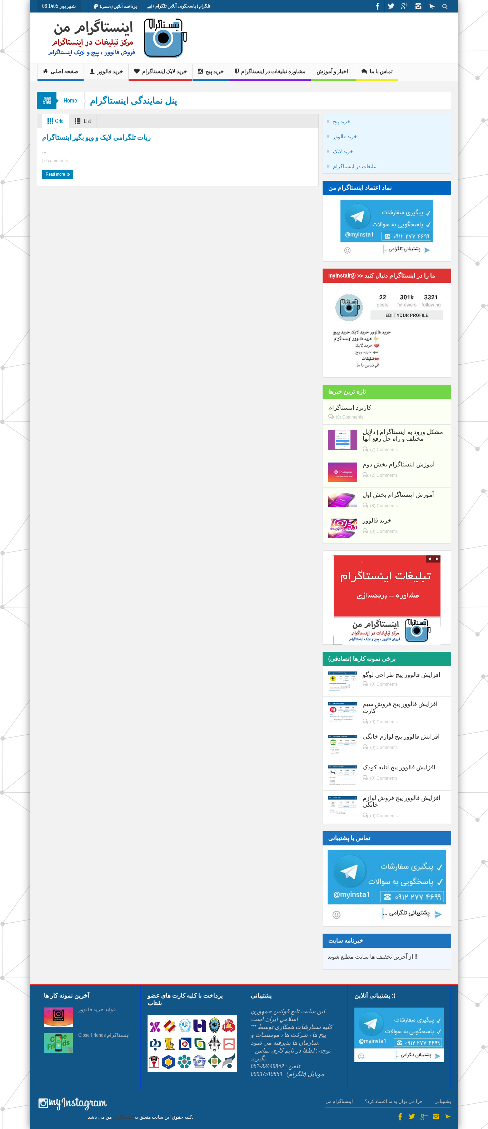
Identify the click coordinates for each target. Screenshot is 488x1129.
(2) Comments (384, 475)
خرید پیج (214, 71)
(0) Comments (349, 417)
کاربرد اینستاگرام (349, 407)
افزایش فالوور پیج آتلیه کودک (399, 767)
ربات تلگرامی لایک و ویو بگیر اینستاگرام (96, 137)
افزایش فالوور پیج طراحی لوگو (401, 674)
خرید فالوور (110, 71)
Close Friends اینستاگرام (104, 1035)
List (87, 121)
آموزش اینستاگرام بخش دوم (399, 464)
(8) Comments (384, 505)
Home (70, 100)
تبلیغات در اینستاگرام (355, 166)
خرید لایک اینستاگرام (164, 71)
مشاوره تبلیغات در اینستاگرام (273, 71)
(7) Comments (384, 449)
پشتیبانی (442, 1101)
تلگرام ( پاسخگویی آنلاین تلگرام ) (181, 6)
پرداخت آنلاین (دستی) (118, 6)
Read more (56, 174)
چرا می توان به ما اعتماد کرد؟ (394, 1101)
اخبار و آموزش (332, 71)
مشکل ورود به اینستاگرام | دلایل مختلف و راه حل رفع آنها (403, 435)
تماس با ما (381, 71)
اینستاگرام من (339, 1101)
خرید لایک (343, 151)
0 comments (55, 160)
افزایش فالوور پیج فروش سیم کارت (400, 707)
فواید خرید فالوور (97, 1009)
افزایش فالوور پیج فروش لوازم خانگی (401, 801)
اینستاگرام (123, 1117)
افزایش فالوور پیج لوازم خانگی (401, 736)
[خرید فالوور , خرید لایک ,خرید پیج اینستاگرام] (112, 38)
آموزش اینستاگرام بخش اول (398, 494)
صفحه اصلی (64, 71)
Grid (59, 121)
